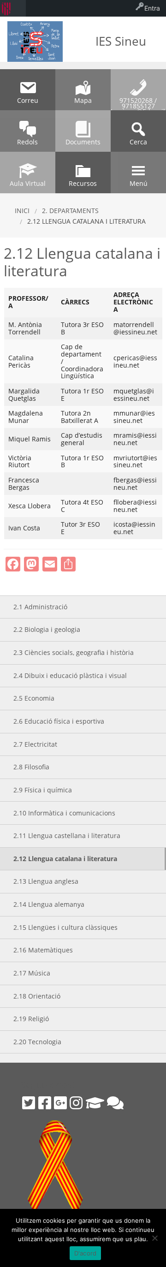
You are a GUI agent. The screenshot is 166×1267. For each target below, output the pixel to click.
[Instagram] (76, 1102)
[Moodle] (95, 1102)
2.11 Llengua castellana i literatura (66, 835)
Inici (22, 210)
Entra (152, 8)
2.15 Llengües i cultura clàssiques (65, 927)
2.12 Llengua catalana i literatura (65, 858)
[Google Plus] (60, 1102)
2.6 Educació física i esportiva (58, 721)
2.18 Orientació (36, 996)
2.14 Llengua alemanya (48, 904)
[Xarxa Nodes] (115, 1102)
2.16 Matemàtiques (43, 950)
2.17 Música (31, 973)
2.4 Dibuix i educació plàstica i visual (70, 675)
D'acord (85, 1253)
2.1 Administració (40, 606)
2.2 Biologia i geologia (46, 629)
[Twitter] (28, 1102)
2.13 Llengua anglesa (45, 881)
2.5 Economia (33, 698)
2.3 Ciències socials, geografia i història (73, 652)
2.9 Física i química (42, 789)
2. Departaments (70, 210)
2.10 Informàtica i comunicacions (64, 813)
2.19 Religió (31, 1018)
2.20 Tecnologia (37, 1041)
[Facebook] (44, 1102)
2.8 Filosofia (31, 766)
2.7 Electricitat (35, 744)
